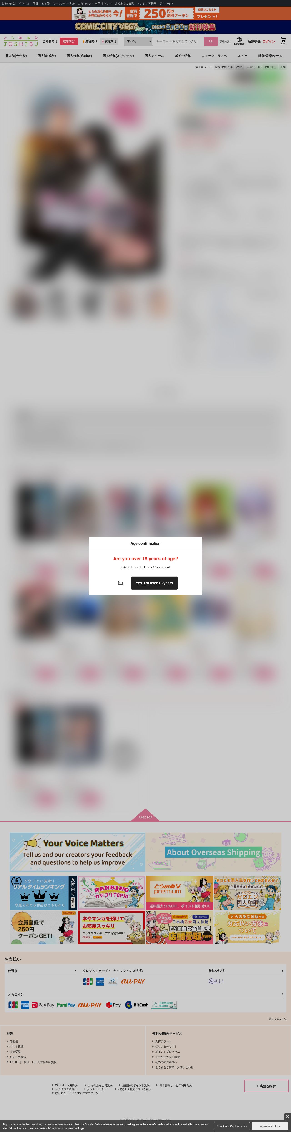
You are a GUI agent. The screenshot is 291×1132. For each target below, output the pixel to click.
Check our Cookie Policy (232, 1126)
